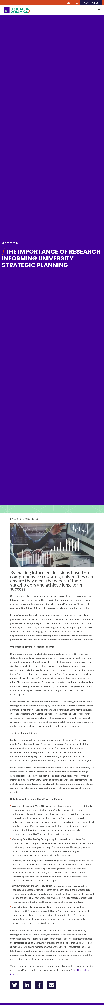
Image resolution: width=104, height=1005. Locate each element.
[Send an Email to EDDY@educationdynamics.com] (68, 2)
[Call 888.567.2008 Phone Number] (77, 2)
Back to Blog (11, 242)
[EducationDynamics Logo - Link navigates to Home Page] (52, 10)
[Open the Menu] (99, 10)
